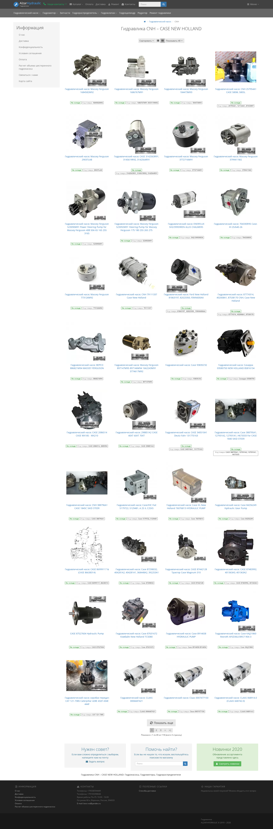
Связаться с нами (28, 74)
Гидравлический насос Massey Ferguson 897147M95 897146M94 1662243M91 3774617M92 (136, 368)
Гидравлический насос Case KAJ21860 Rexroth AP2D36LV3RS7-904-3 (235, 635)
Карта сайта (25, 81)
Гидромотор (49, 12)
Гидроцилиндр (127, 12)
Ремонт (115, 4)
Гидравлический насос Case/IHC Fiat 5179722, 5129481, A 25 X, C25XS (136, 507)
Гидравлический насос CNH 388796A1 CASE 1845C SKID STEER (87, 507)
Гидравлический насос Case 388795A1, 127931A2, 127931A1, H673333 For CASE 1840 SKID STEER (236, 435)
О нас (22, 34)
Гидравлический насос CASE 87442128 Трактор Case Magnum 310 (186, 571)
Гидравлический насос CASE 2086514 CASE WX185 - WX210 (87, 434)
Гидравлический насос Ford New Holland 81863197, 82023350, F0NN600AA (186, 296)
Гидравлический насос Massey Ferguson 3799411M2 (236, 158)
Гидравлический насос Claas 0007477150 (186, 697)
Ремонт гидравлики (160, 12)
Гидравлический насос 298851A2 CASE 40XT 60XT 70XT (137, 434)
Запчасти (65, 12)
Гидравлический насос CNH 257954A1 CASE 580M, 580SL (235, 91)
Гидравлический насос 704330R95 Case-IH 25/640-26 (236, 225)
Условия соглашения (30, 53)
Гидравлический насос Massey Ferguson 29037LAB (87, 158)
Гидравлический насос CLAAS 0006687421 (136, 699)
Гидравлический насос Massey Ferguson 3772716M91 (186, 158)
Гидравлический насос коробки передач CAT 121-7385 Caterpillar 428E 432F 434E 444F (87, 701)
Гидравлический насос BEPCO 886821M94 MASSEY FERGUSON (87, 366)
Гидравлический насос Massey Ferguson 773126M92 (87, 296)
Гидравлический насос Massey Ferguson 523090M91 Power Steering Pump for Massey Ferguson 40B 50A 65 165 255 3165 (87, 228)
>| (170, 730)
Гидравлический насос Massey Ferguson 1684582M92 (87, 91)
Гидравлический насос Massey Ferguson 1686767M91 (136, 91)
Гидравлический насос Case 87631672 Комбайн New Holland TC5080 (136, 635)
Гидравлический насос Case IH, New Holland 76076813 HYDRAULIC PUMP (186, 507)
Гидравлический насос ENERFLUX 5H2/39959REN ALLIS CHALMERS (186, 225)
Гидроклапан (108, 12)
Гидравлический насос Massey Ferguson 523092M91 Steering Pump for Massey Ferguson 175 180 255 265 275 (136, 227)
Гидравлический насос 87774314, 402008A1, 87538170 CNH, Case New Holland (236, 297)
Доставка (101, 4)
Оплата (89, 4)
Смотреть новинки (228, 763)
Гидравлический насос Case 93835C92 (186, 364)
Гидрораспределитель (84, 12)
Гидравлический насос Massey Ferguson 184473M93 (186, 91)
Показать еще (163, 723)
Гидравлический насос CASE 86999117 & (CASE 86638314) (87, 571)
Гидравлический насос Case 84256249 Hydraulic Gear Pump (235, 507)
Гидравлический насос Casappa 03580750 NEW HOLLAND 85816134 (236, 366)
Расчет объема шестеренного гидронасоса (35, 67)
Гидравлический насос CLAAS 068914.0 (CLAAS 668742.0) (236, 699)
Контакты (129, 4)
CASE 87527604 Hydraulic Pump (87, 633)
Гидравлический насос (26, 12)
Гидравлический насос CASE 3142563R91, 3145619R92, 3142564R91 (136, 158)
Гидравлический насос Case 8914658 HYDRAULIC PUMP (186, 635)
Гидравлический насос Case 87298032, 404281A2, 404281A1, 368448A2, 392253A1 (136, 571)
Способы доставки (147, 790)
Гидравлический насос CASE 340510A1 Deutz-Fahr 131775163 (186, 434)
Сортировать (146, 40)
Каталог (77, 4)
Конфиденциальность (31, 47)
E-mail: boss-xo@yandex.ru (89, 803)
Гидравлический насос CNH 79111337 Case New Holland (136, 296)
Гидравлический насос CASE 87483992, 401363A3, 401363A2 (236, 571)
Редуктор (142, 12)
